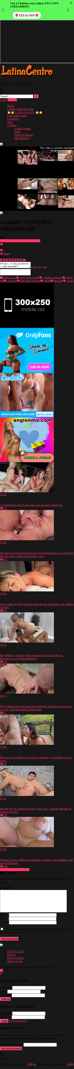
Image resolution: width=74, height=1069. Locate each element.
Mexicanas (9, 277)
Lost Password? (18, 1020)
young (70, 280)
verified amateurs (52, 277)
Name (4, 914)
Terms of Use (14, 961)
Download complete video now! (21, 240)
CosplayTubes (22, 128)
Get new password (11, 1048)
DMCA (11, 954)
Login (3, 99)
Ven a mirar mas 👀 (25, 12)
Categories (13, 118)
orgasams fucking (30, 280)
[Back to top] (1, 970)
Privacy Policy (15, 957)
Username (5, 987)
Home (10, 105)
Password (5, 995)
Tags (10, 122)
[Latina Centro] (27, 77)
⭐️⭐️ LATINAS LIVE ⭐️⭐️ (25, 112)
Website (4, 922)
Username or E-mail (11, 1044)
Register (12, 99)
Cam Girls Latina (17, 115)
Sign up (5, 999)
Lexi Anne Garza (29, 277)
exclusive (11, 280)
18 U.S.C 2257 (15, 951)
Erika (17, 131)
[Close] (71, 3)
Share (6, 253)
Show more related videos (14, 869)
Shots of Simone (23, 135)
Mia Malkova (22, 138)
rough (46, 280)
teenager (58, 280)
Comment (5, 888)
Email (4, 918)
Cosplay (12, 125)
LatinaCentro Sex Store (20, 109)
